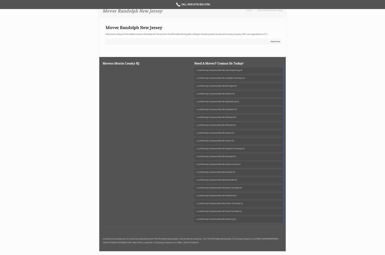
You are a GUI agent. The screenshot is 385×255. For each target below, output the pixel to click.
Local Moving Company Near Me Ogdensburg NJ (218, 101)
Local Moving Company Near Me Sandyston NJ (217, 109)
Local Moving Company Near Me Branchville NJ (217, 180)
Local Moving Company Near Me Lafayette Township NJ (221, 78)
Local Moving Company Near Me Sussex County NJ (219, 164)
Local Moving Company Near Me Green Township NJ (219, 211)
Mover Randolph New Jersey (270, 10)
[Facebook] (277, 246)
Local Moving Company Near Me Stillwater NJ (216, 125)
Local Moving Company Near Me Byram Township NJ (219, 188)
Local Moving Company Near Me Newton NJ (216, 94)
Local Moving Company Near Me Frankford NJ (217, 195)
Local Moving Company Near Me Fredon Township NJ (220, 203)
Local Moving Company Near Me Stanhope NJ (216, 117)
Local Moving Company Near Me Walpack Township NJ (221, 148)
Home (248, 10)
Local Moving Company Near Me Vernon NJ (215, 141)
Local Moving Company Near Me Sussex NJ (215, 133)
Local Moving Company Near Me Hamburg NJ (216, 219)
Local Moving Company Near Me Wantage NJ (216, 156)
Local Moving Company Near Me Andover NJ (216, 172)
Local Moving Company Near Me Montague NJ (217, 86)
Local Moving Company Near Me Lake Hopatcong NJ (220, 70)
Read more (275, 41)
